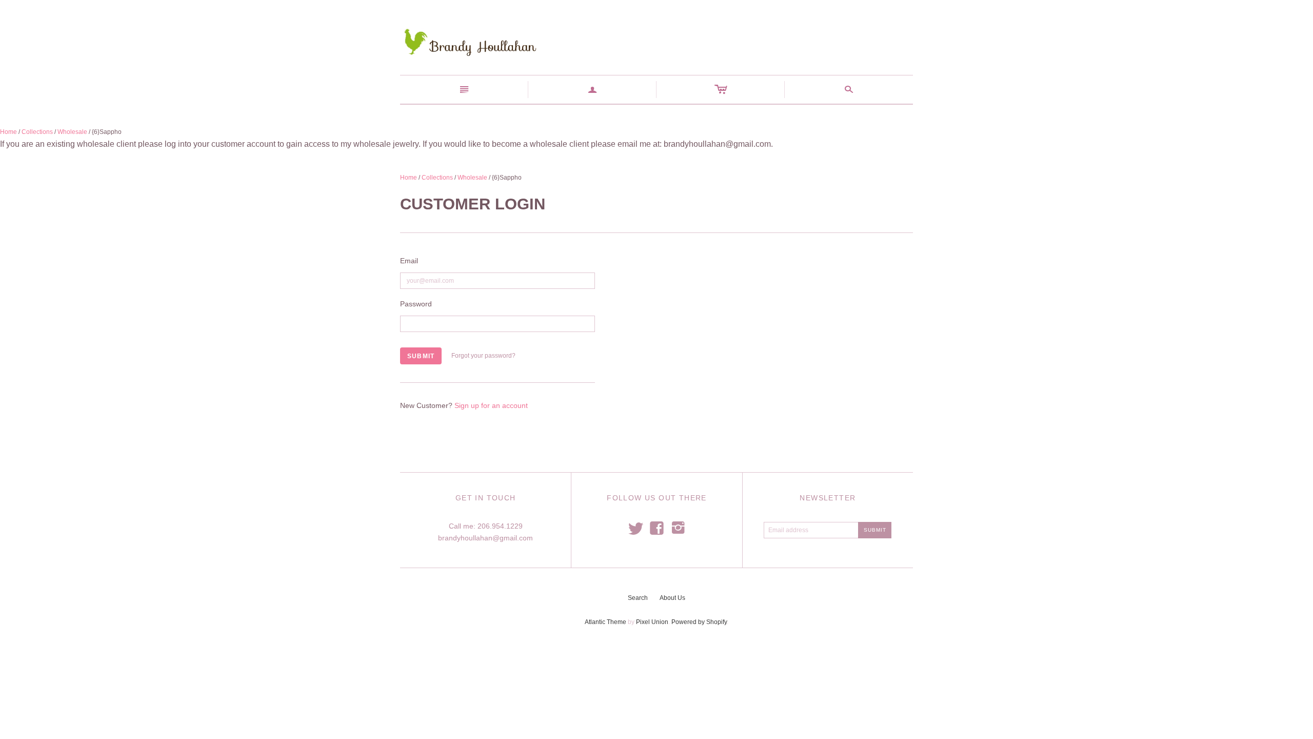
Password (416, 304)
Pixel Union (652, 622)
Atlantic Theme (605, 622)
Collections (37, 131)
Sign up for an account (491, 405)
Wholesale (72, 131)
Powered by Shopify (699, 622)
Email (409, 261)
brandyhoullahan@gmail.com (485, 538)
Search (638, 597)
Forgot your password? (483, 355)
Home (8, 131)
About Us (672, 597)
